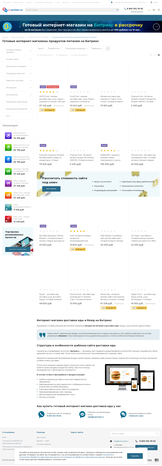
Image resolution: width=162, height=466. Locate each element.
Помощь (41, 432)
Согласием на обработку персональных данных (83, 457)
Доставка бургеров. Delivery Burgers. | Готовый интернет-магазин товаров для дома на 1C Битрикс (51, 238)
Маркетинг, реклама (14, 80)
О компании (8, 432)
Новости (29, 2)
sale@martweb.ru (96, 417)
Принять (135, 456)
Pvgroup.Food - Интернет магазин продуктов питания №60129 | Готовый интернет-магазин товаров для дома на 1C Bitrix (82, 157)
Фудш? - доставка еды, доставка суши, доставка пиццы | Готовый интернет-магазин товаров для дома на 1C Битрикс (51, 297)
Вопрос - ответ (43, 441)
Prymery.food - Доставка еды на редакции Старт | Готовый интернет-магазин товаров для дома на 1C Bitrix (143, 157)
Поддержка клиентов (15, 73)
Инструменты (12, 95)
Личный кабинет (44, 444)
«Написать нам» (136, 416)
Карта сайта (77, 432)
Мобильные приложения (16, 102)
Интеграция (11, 88)
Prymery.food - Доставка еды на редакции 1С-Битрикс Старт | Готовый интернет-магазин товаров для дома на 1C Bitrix (82, 297)
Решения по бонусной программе (86, 2)
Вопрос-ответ (18, 2)
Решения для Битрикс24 (16, 109)
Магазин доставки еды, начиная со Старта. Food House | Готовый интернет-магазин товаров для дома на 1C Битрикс (112, 99)
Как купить (41, 437)
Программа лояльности (44, 2)
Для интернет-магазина (16, 66)
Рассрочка (66, 2)
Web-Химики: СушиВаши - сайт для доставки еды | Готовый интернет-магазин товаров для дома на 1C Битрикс (111, 238)
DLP (8, 116)
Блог (4, 437)
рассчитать (51, 189)
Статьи (57, 2)
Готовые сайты (12, 59)
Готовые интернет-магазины (14, 51)
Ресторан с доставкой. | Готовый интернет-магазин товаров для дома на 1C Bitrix (143, 238)
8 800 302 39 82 (135, 9)
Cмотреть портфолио (18, 249)
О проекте (6, 2)
